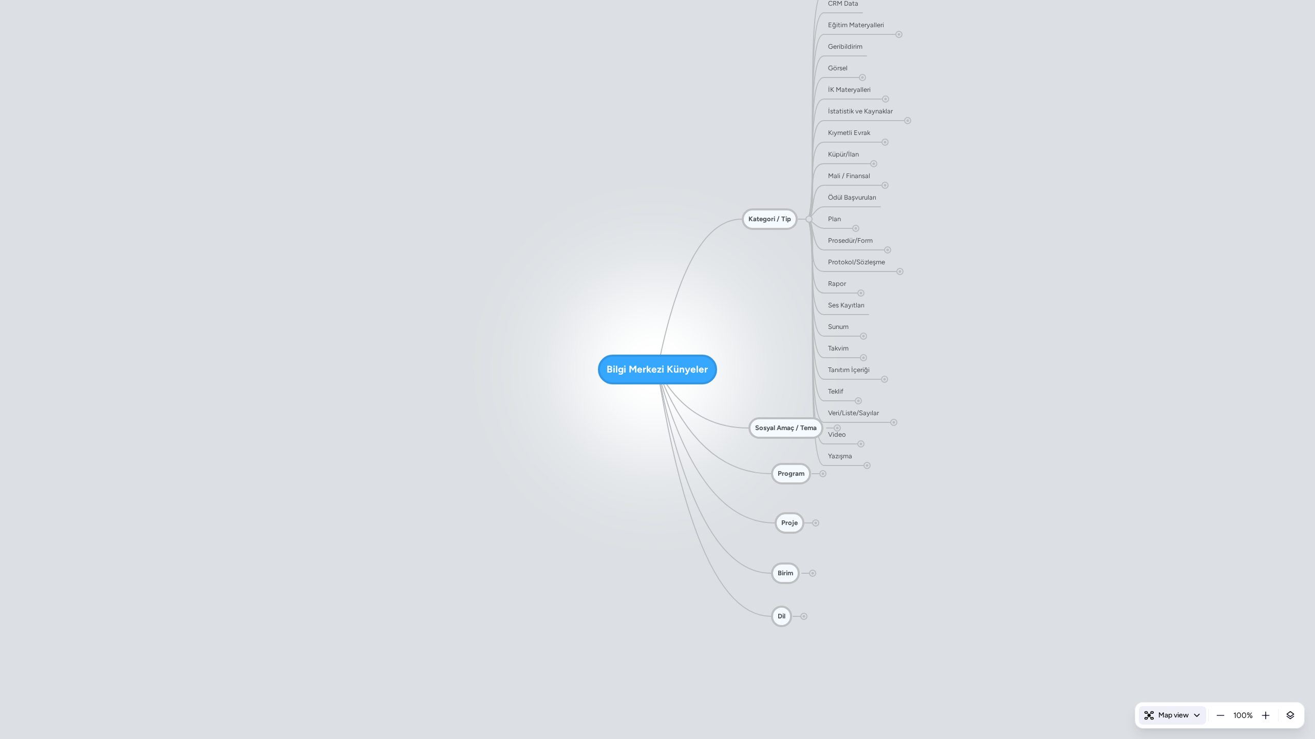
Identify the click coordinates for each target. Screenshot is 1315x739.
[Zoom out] (1220, 715)
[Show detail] (1290, 715)
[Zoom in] (1265, 715)
